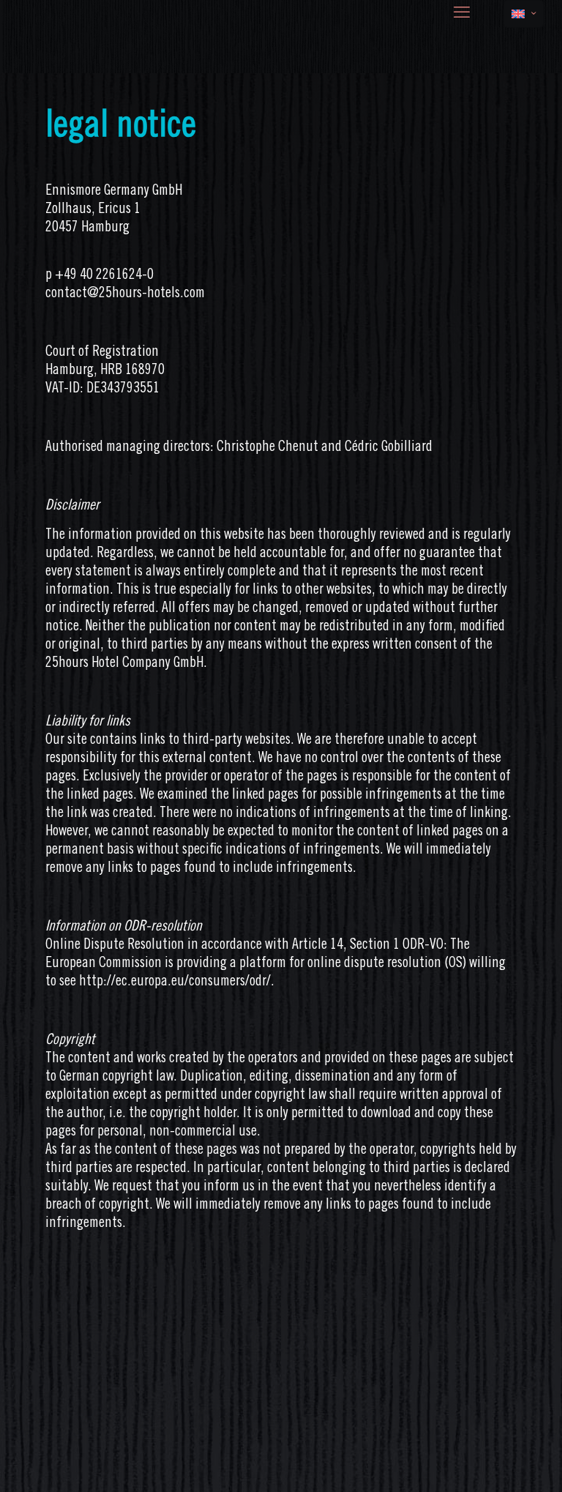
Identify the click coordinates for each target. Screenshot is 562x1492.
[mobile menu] (461, 13)
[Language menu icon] (523, 14)
